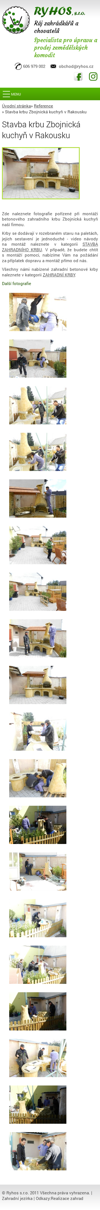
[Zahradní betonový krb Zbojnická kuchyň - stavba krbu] (37, 313)
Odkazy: (43, 1198)
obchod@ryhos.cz (76, 66)
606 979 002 (34, 66)
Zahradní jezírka (17, 1198)
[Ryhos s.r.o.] (43, 20)
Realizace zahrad (67, 1198)
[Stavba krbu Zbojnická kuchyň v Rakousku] (41, 173)
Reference (43, 106)
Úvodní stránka (16, 106)
